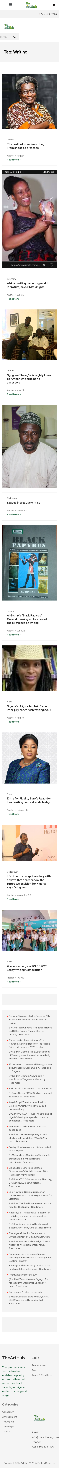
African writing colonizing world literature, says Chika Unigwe (27, 285)
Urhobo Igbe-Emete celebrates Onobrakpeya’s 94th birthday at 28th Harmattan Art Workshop (28, 1171)
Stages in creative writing (23, 502)
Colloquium (12, 498)
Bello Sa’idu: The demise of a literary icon (30, 1088)
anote (10, 156)
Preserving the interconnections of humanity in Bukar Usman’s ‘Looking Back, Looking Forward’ (30, 1257)
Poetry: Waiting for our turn (23, 1274)
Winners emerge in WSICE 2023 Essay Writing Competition (27, 968)
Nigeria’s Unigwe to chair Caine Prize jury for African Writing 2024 (29, 708)
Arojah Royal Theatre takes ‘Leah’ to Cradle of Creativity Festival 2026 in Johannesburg (28, 1106)
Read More (13, 159)
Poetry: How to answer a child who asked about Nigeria (30, 1149)
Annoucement (39, 1365)
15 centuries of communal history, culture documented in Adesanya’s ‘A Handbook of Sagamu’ (30, 1068)
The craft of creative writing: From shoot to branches (26, 146)
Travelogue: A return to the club (25, 1292)
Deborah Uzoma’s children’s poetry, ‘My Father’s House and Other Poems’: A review (29, 1020)
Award (35, 1370)
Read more (24, 1034)
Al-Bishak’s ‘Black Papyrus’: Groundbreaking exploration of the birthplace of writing (27, 619)
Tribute (10, 371)
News (10, 702)
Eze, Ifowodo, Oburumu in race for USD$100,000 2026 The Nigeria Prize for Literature (30, 1195)
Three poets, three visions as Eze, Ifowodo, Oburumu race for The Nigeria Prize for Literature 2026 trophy (29, 1044)
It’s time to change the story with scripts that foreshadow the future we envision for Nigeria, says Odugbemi (29, 882)
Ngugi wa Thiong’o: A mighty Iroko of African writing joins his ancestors (29, 378)
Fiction (10, 140)
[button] (10, 5)
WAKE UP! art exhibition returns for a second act (27, 1128)
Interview (11, 279)
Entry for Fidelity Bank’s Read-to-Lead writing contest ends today (29, 800)
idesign (10, 978)
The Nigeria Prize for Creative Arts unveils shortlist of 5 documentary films (30, 1235)
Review (10, 611)
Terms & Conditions (42, 1375)
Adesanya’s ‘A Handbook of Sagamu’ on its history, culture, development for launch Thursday (29, 1216)
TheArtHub (8, 1421)
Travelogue (8, 1426)
